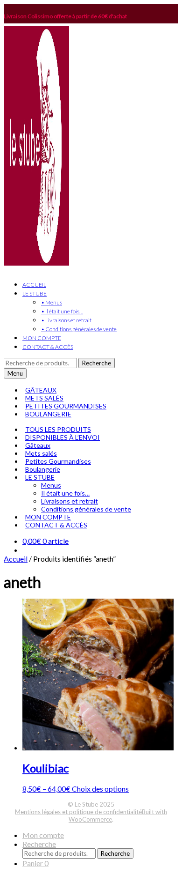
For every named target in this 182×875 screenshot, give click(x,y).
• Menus (51, 302)
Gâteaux (37, 445)
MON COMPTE (41, 337)
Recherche (96, 363)
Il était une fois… (65, 493)
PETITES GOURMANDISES (65, 406)
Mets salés (41, 453)
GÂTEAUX (40, 390)
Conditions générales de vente (86, 509)
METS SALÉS (44, 398)
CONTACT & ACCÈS (47, 346)
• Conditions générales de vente (79, 329)
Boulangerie (42, 469)
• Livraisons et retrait (66, 320)
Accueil (16, 558)
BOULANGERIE (48, 414)
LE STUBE (34, 293)
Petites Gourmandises (58, 461)
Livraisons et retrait (69, 501)
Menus (51, 485)
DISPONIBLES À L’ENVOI (62, 437)
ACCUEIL (34, 284)
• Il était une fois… (62, 311)
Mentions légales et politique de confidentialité (78, 812)
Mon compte (43, 835)
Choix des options (100, 788)
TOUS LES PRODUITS (58, 429)
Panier (35, 863)
